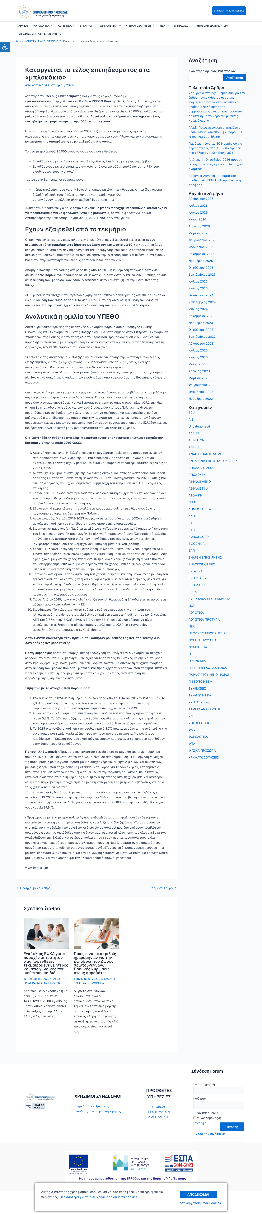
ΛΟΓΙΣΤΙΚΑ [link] (65, 25)
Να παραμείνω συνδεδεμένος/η (209, 1115)
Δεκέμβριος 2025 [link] (201, 254)
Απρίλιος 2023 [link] (199, 371)
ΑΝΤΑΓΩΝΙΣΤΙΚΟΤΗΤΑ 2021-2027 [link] (213, 461)
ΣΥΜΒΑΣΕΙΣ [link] (197, 688)
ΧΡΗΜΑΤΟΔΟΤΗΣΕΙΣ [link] (139, 25)
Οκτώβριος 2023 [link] (201, 330)
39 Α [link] (192, 412)
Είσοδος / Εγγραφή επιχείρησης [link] (39, 33)
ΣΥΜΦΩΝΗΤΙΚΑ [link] (200, 695)
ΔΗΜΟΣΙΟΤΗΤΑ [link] (200, 509)
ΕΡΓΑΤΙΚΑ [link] (86, 25)
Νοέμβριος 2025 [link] (201, 261)
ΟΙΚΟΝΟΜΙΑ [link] (197, 661)
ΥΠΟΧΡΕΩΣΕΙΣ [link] (199, 723)
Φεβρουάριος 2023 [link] (202, 385)
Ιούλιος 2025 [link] (198, 281)
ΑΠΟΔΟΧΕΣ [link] (108, 978)
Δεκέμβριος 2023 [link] (201, 316)
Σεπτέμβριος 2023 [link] (202, 336)
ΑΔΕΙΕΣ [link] (56, 978)
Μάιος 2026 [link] (197, 219)
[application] (51, 26)
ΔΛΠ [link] (192, 516)
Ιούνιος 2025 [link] (198, 288)
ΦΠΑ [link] (192, 743)
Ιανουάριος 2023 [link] (201, 392)
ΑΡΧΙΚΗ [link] (23, 25)
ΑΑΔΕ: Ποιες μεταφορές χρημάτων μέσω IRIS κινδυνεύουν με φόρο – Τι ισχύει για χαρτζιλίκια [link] (215, 131)
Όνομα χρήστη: (204, 1084)
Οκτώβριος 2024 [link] (201, 295)
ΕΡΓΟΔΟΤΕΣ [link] (198, 578)
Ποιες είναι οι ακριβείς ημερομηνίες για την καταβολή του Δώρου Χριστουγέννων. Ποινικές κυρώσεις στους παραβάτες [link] (95, 963)
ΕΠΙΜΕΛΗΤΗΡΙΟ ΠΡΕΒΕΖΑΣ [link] (229, 10)
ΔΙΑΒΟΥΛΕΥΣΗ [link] (159, 1117)
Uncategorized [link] (199, 426)
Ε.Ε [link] (191, 523)
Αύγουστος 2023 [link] (201, 343)
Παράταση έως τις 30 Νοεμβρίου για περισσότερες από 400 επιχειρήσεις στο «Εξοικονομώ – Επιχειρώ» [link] (215, 148)
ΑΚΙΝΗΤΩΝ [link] (196, 440)
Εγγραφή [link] (199, 1123)
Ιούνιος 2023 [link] (198, 357)
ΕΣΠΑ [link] (193, 592)
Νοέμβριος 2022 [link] (201, 399)
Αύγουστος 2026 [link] (201, 199)
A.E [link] (191, 419)
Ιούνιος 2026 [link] (198, 212)
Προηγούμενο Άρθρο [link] (33, 888)
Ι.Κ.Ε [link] (192, 606)
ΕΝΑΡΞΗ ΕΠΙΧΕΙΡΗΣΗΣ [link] (205, 557)
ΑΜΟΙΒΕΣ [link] (195, 447)
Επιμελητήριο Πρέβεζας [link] (91, 1106)
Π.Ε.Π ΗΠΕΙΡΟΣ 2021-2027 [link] (208, 668)
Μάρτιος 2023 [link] (199, 378)
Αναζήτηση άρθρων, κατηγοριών (212, 71)
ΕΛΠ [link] (192, 550)
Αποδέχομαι (198, 1194)
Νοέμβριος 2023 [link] (201, 323)
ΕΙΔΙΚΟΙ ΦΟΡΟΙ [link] (199, 537)
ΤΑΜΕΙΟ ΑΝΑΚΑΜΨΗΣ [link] (205, 709)
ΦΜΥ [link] (192, 730)
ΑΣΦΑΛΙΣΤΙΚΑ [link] (108, 25)
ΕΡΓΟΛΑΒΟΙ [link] (197, 585)
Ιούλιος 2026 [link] (198, 205)
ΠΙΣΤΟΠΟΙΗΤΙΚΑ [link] (200, 681)
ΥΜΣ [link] (192, 716)
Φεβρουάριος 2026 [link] (202, 240)
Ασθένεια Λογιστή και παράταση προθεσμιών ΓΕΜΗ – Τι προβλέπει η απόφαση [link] (215, 180)
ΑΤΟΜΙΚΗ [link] (195, 495)
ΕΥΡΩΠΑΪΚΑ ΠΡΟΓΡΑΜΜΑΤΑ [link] (209, 599)
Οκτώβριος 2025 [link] (201, 268)
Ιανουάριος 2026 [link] (201, 247)
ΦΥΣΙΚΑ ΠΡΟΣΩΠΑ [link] (202, 750)
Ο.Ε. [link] (191, 654)
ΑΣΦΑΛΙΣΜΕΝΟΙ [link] (200, 481)
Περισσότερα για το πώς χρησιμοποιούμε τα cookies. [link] (98, 1197)
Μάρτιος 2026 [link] (199, 233)
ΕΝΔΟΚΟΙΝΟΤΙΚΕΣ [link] (202, 564)
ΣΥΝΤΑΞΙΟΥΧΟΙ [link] (199, 702)
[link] (5, 47)
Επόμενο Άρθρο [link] (163, 888)
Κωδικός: (200, 1098)
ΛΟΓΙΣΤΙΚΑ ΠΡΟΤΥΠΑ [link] (204, 619)
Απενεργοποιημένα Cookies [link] (200, 1203)
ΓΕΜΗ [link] (193, 502)
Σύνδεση (231, 1127)
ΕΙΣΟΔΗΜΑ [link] (197, 544)
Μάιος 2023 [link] (197, 364)
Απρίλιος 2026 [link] (199, 226)
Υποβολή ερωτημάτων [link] (212, 25)
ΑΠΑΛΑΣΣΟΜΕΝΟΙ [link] (202, 468)
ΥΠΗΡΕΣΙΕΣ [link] (181, 25)
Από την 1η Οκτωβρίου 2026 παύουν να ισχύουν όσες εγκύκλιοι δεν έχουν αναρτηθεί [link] (216, 164)
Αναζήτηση (234, 77)
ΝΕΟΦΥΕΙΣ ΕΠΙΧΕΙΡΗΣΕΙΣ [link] (207, 633)
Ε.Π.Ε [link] (192, 530)
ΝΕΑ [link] (162, 25)
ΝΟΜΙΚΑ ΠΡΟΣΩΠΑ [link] (203, 640)
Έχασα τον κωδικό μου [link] (210, 1134)
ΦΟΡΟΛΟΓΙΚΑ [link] (41, 25)
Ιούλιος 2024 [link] (198, 309)
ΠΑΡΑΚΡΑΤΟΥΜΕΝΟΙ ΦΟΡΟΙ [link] (209, 675)
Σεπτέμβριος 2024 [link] (202, 302)
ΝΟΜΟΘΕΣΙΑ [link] (52, 983)
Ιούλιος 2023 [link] (198, 350)
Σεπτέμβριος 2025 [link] (202, 274)
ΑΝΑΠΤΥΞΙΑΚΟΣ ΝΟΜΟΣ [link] (206, 454)
